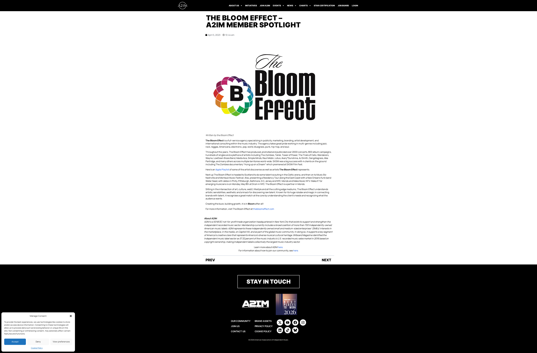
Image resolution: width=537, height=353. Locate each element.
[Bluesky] (295, 330)
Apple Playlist (222, 169)
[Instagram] (303, 322)
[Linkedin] (280, 330)
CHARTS (303, 5)
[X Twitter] (280, 322)
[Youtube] (287, 322)
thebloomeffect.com (263, 208)
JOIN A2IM (265, 5)
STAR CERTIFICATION (324, 5)
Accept (15, 341)
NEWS (290, 5)
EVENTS (277, 5)
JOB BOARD (343, 5)
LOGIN (355, 5)
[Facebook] (295, 322)
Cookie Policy (37, 348)
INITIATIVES (251, 5)
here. (280, 247)
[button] (70, 316)
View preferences (61, 341)
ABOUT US (234, 5)
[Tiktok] (287, 330)
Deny (38, 341)
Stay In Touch (269, 281)
